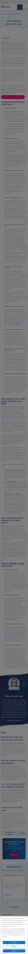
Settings (14, 946)
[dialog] (14, 935)
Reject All (14, 951)
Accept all (14, 942)
